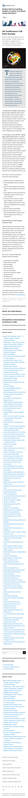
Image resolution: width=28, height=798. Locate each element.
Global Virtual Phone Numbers (12, 576)
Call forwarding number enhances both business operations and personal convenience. (15, 394)
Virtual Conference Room (11, 578)
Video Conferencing (8, 771)
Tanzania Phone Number (11, 378)
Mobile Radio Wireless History (12, 572)
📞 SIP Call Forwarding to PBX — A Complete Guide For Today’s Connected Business (13, 338)
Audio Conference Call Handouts (13, 558)
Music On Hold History (10, 492)
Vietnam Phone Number (10, 366)
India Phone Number (9, 364)
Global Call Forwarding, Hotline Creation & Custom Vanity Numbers (13, 11)
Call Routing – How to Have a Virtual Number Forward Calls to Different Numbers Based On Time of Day (14, 344)
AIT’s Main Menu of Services (10, 757)
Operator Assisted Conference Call (13, 456)
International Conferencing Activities (14, 570)
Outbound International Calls (12, 514)
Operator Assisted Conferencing (11, 781)
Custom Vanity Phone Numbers (11, 767)
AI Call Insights (8, 410)
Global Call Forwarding (8, 760)
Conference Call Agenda (10, 556)
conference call (21, 298)
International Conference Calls (11, 774)
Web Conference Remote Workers (13, 546)
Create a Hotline (6, 764)
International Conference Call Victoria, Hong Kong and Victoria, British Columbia (14, 538)
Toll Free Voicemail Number (11, 512)
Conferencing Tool (9, 574)
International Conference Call (9, 299)
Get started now (20, 294)
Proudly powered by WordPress (18, 795)
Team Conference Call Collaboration (14, 472)
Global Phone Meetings (10, 498)
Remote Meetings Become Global (13, 466)
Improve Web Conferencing (11, 602)
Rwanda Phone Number (10, 380)
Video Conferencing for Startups (13, 586)
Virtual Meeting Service (10, 494)
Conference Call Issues (10, 608)
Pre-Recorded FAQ (9, 386)
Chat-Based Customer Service (12, 408)
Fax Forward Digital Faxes (11, 568)
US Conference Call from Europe (13, 490)
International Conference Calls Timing (14, 582)
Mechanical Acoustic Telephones (13, 510)
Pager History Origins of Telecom (13, 580)
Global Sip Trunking (9, 354)
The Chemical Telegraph (10, 596)
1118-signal (4, 298)
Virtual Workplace (9, 669)
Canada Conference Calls (9, 778)
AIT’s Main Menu (8, 665)
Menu (4, 17)
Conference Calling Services (11, 667)
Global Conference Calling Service (13, 624)
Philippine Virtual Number (11, 348)
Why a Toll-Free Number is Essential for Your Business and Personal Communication (14, 418)
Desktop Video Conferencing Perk (13, 618)
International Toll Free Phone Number (14, 496)
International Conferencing (11, 584)
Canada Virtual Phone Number (12, 500)
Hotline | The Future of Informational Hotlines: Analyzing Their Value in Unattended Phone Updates (14, 428)
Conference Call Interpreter (11, 508)
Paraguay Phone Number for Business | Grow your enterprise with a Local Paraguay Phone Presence (15, 370)
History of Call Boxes (9, 502)
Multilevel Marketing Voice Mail (13, 406)
